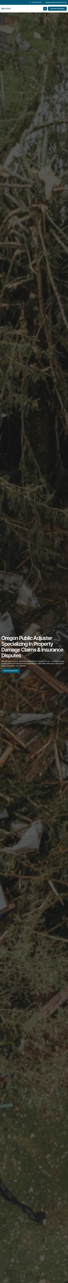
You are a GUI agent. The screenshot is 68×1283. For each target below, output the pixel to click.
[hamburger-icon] (45, 8)
